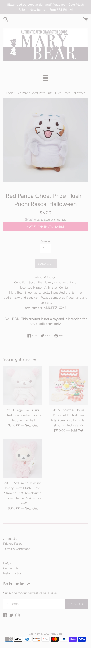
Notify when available (45, 227)
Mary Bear (56, 634)
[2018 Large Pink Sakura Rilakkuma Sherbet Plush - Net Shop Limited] (22, 385)
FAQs (7, 563)
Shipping (30, 220)
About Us (10, 539)
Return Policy (12, 573)
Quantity (45, 241)
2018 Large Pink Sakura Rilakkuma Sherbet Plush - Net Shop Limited (22, 415)
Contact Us (10, 568)
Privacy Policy (12, 544)
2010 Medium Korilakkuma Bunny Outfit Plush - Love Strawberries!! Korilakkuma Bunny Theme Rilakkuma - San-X (23, 493)
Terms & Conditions (16, 549)
